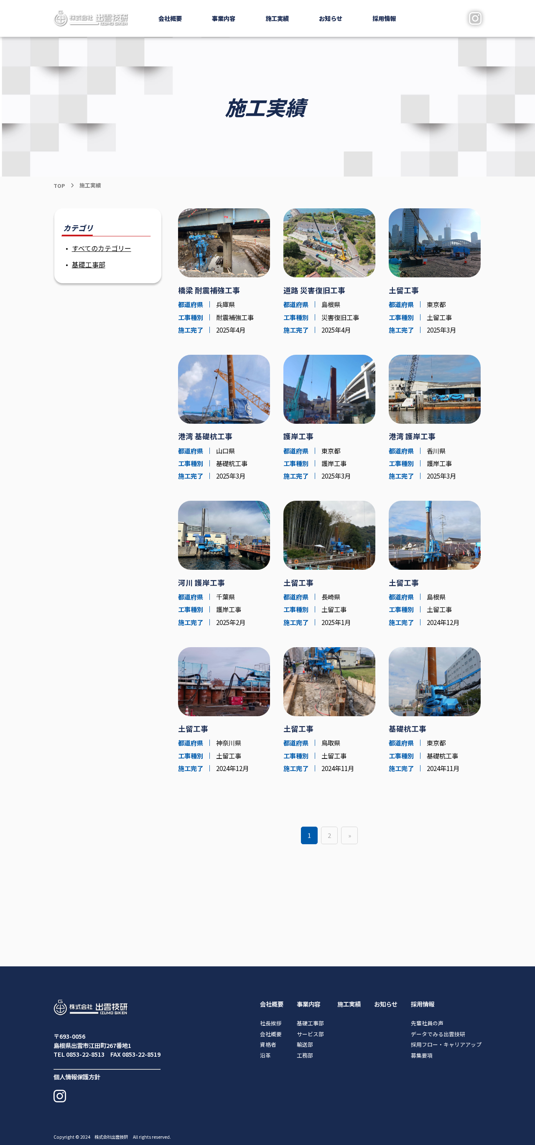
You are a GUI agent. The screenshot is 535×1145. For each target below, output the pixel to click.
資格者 (268, 1044)
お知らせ (330, 18)
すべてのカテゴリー (101, 248)
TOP (59, 186)
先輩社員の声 (427, 1023)
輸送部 (305, 1044)
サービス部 (310, 1034)
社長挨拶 (271, 1023)
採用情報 (422, 1003)
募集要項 (422, 1055)
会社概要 (271, 1003)
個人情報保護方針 (77, 1076)
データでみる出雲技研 (438, 1034)
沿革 (265, 1055)
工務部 (305, 1055)
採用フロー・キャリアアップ (446, 1044)
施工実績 (277, 18)
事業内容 (308, 1003)
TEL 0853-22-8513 (79, 1054)
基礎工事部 (88, 264)
